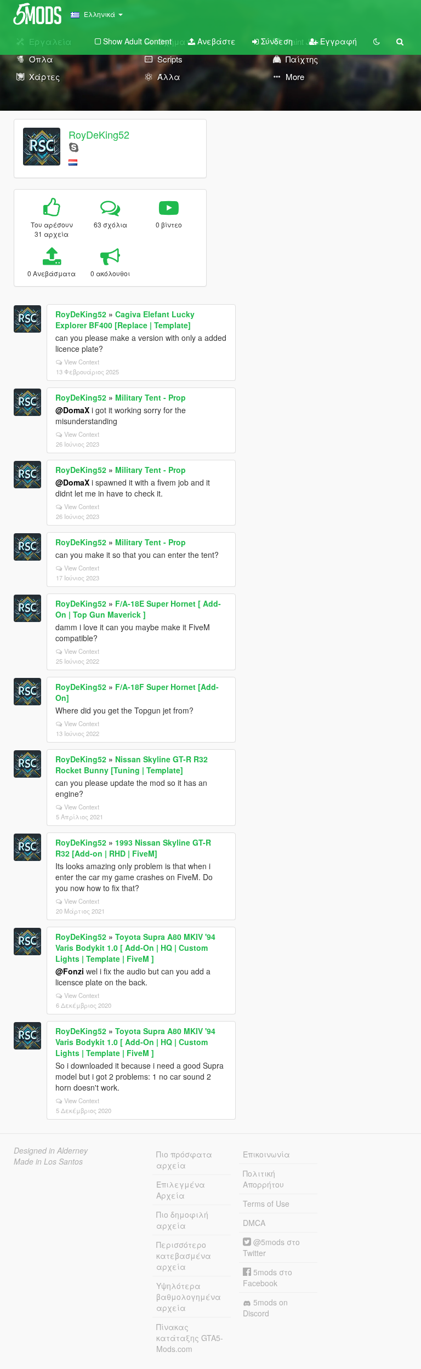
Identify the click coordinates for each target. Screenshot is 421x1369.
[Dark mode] (376, 41)
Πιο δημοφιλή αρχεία (182, 1220)
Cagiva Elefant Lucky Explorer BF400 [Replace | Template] (125, 319)
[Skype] (74, 147)
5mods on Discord (265, 1308)
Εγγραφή (337, 41)
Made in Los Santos (48, 1161)
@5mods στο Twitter (271, 1247)
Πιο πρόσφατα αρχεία (184, 1160)
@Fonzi (69, 971)
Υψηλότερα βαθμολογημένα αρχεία (188, 1296)
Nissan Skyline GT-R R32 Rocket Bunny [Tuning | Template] (131, 764)
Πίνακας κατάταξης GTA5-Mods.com (189, 1337)
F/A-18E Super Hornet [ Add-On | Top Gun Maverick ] (138, 609)
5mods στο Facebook (267, 1277)
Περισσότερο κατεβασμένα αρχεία (183, 1255)
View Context (81, 361)
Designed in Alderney (51, 1150)
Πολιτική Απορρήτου (263, 1179)
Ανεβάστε (215, 41)
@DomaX (72, 409)
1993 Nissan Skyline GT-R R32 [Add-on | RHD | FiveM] (133, 848)
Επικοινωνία (266, 1154)
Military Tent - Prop (150, 397)
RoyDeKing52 (99, 134)
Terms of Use (266, 1203)
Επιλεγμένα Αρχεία (180, 1190)
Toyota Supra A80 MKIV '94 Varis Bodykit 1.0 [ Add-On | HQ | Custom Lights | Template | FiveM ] (135, 947)
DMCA (254, 1222)
